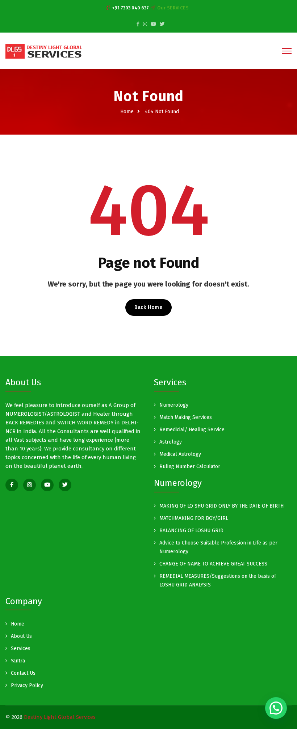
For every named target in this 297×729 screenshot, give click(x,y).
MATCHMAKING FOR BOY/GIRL (193, 518)
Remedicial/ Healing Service (192, 430)
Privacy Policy (27, 685)
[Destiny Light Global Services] (44, 51)
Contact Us (23, 673)
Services (20, 648)
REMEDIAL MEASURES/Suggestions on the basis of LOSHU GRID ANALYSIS (217, 580)
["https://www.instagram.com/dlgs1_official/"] (145, 24)
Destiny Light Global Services (60, 717)
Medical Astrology (180, 454)
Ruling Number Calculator (189, 466)
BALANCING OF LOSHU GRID (191, 530)
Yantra (18, 661)
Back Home (148, 307)
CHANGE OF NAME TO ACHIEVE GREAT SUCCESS (213, 564)
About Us (21, 636)
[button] (276, 708)
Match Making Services (185, 417)
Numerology (173, 405)
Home (127, 112)
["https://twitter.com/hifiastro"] (162, 24)
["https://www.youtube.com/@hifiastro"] (47, 485)
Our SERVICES (173, 7)
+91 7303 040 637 (130, 7)
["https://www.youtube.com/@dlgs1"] (153, 24)
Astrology (170, 442)
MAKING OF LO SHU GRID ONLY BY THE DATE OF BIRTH (221, 506)
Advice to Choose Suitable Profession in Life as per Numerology (218, 547)
